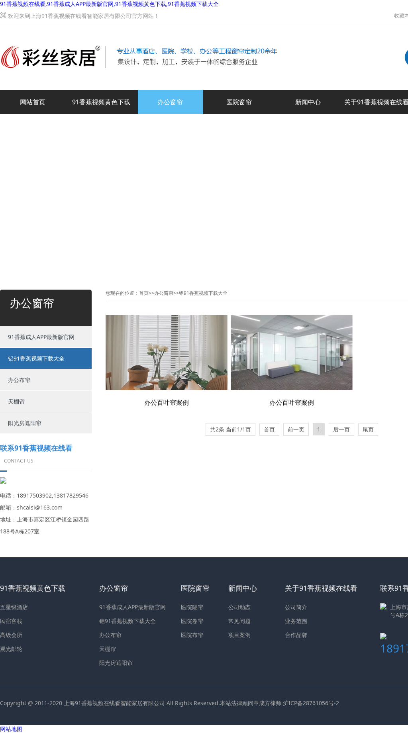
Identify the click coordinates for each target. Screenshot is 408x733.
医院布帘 (192, 635)
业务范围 (296, 621)
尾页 (368, 429)
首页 (144, 293)
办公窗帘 (170, 102)
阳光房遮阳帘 (24, 423)
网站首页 (32, 102)
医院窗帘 (239, 102)
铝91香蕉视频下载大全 (36, 358)
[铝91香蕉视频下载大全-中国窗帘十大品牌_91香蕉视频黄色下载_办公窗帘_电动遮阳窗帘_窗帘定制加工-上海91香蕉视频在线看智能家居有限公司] (139, 33)
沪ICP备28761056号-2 (311, 703)
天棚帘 (16, 401)
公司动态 (239, 607)
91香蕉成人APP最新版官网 (41, 337)
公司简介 (296, 607)
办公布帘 (19, 380)
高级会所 (11, 635)
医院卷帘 (192, 621)
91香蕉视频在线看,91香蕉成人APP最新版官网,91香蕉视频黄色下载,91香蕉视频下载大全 (109, 4)
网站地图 (11, 729)
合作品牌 (296, 635)
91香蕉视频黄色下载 (101, 102)
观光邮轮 (11, 649)
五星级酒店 (14, 607)
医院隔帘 (192, 607)
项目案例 (239, 635)
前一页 (296, 429)
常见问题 (239, 621)
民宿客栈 (11, 621)
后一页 (341, 429)
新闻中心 (308, 102)
